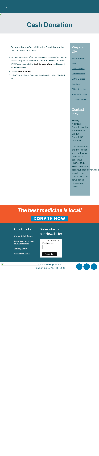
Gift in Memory (78, 74)
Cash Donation (78, 68)
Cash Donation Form (43, 64)
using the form (24, 71)
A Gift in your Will (79, 99)
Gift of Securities (79, 89)
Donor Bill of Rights (23, 236)
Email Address (49, 243)
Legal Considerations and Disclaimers (24, 242)
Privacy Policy (20, 248)
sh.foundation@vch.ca (85, 170)
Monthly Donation (79, 94)
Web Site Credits (22, 253)
